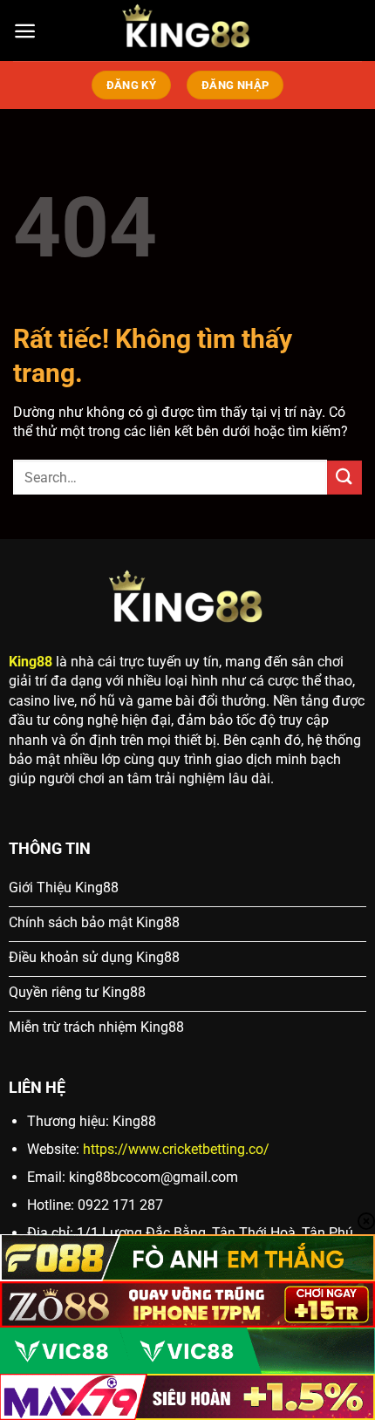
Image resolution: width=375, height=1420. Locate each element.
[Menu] (25, 31)
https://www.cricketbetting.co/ (176, 1149)
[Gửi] (344, 478)
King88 (30, 661)
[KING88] (187, 30)
